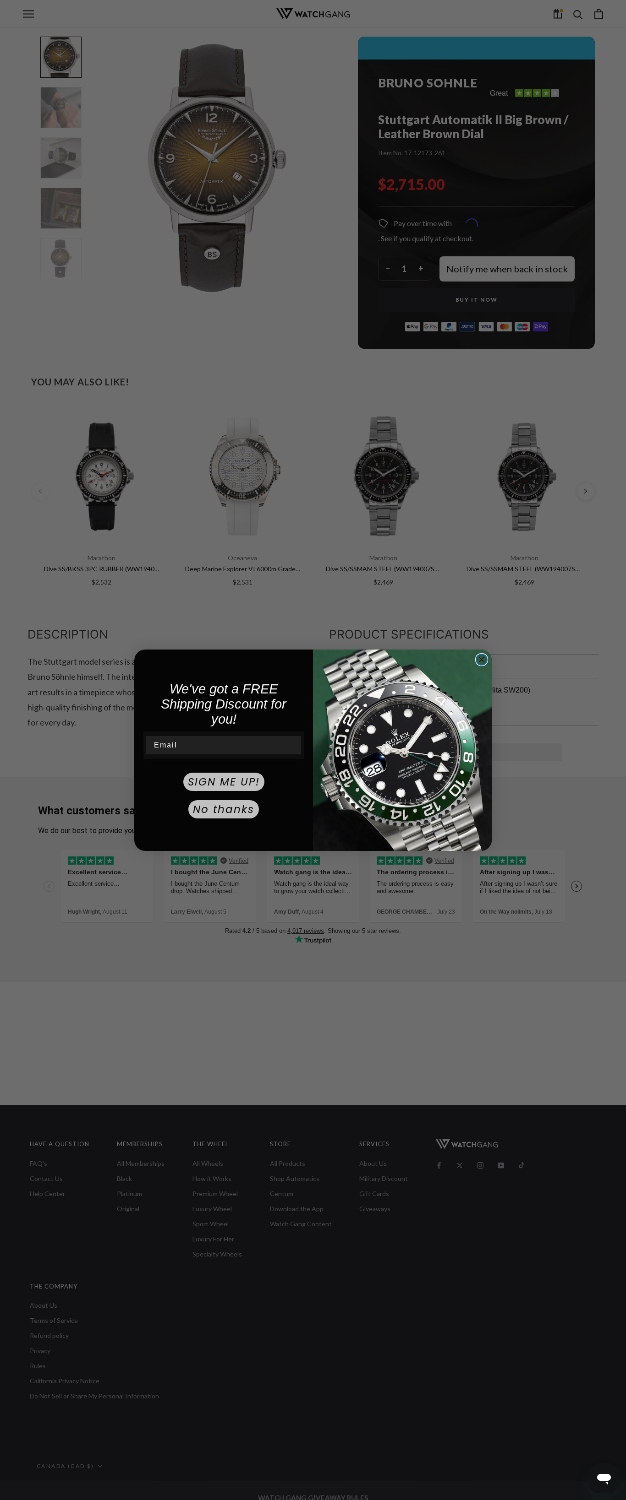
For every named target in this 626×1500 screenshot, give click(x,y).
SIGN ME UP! (224, 781)
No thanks (223, 809)
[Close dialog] (481, 659)
